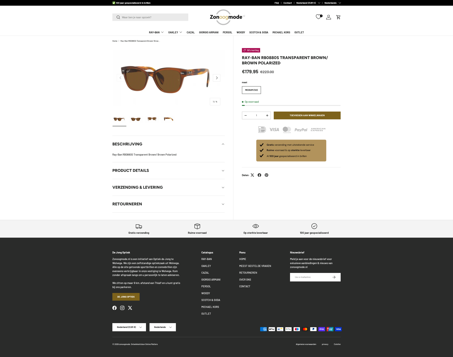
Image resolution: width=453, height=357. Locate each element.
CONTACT (244, 286)
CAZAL (191, 32)
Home (114, 41)
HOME (242, 259)
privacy (325, 344)
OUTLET (299, 32)
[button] (338, 17)
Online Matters (151, 344)
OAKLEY (173, 32)
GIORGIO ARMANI (209, 32)
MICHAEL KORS (281, 32)
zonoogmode (124, 344)
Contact (287, 2)
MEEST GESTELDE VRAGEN (255, 265)
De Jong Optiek (126, 296)
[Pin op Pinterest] (266, 175)
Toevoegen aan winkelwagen (307, 115)
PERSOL (227, 32)
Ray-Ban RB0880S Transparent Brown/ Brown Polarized (140, 41)
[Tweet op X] (252, 175)
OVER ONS (245, 279)
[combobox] (150, 17)
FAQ (277, 2)
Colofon (337, 344)
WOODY (241, 32)
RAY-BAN (154, 32)
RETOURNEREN (248, 272)
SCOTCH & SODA (258, 32)
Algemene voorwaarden (306, 344)
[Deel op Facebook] (259, 175)
